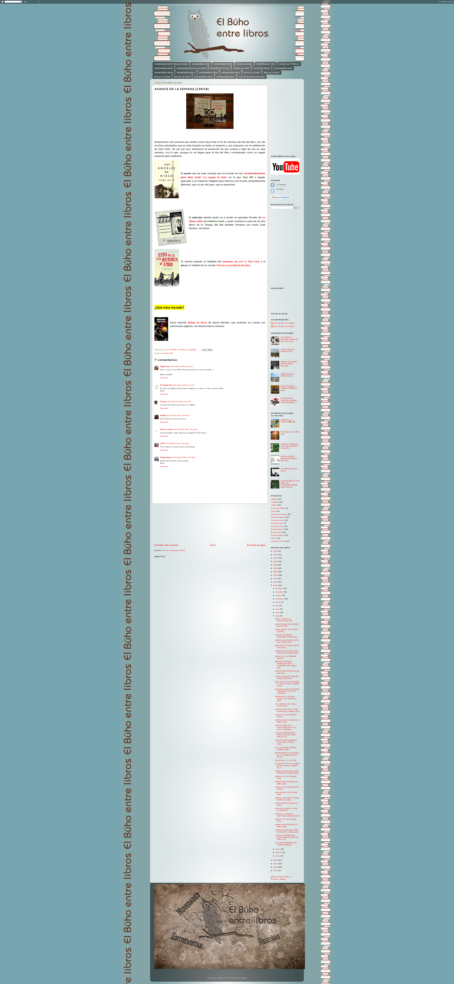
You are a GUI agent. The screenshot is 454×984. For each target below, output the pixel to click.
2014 (275, 864)
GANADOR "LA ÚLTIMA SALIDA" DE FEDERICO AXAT (285, 699)
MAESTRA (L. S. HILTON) (285, 760)
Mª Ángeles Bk (165, 385)
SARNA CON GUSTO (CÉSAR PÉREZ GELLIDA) (289, 364)
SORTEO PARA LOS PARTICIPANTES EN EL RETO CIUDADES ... (286, 728)
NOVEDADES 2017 (186, 72)
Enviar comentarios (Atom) (175, 550)
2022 (275, 565)
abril (277, 616)
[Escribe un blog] (205, 350)
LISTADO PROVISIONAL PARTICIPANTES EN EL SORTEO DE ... (286, 735)
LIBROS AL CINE (241, 68)
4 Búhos (274, 499)
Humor (273, 511)
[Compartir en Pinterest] (211, 350)
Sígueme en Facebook (273, 185)
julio (277, 606)
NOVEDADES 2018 (163, 72)
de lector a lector (166, 429)
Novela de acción (277, 520)
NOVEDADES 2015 (230, 72)
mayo (277, 612)
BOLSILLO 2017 (272, 72)
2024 (275, 558)
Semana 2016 (168, 353)
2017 (275, 582)
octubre (278, 595)
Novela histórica (277, 529)
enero (277, 856)
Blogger (244, 978)
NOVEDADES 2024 (201, 64)
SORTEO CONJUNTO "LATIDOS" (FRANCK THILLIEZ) (289, 446)
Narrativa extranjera (279, 514)
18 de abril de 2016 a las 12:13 (178, 415)
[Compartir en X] (207, 350)
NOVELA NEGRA (244, 64)
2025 (275, 555)
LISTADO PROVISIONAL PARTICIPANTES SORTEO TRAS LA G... (286, 837)
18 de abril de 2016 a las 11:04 (179, 402)
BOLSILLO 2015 (182, 77)
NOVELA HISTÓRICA (289, 64)
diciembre (279, 589)
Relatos (274, 538)
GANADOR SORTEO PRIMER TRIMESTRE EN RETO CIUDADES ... (287, 691)
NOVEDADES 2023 (223, 64)
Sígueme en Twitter (273, 190)
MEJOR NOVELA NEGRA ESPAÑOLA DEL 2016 (289, 459)
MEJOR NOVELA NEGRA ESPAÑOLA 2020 (289, 388)
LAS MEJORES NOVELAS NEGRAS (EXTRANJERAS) (289, 400)
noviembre (279, 592)
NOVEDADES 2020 (163, 68)
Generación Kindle (277, 508)
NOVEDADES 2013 (225, 77)
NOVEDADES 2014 (203, 77)
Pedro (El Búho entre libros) (283, 323)
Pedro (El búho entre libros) (283, 326)
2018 (275, 579)
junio (277, 609)
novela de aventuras (278, 541)
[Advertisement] (209, 523)
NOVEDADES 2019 (283, 68)
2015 (275, 860)
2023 (275, 561)
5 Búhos (274, 505)
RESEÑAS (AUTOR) (265, 64)
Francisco (163, 402)
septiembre (279, 599)
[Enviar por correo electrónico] (202, 350)
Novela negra (276, 532)
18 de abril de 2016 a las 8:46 (181, 366)
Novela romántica (277, 535)
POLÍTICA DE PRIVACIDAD (252, 77)
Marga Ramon (165, 457)
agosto (278, 602)
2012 (275, 871)
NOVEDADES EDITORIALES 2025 (171, 64)
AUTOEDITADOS (261, 68)
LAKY (162, 443)
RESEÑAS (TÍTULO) (219, 68)
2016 (275, 585)
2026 (275, 551)
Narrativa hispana (277, 517)
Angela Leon (165, 366)
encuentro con (241, 261)
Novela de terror (277, 526)
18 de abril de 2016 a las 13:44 (185, 429)
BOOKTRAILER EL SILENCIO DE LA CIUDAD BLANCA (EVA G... (287, 755)
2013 (275, 867)
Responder (164, 378)
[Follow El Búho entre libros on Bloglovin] (281, 198)
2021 (275, 568)
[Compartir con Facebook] (209, 350)
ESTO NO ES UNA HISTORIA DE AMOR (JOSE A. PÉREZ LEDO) (287, 684)
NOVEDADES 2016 (208, 72)
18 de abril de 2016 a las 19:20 (177, 443)
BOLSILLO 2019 (252, 72)
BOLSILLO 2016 (162, 77)
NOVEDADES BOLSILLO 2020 (191, 68)
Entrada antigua (256, 545)
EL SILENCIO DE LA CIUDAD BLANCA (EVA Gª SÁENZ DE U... (287, 766)
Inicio (213, 545)
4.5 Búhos (274, 502)
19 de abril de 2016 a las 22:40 (183, 457)
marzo (278, 849)
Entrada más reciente (166, 545)
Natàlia (163, 415)
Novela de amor (277, 523)
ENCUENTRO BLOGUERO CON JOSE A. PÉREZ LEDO (286, 742)
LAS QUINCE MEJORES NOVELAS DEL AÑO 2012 (289, 339)
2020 (275, 572)
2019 (275, 575)
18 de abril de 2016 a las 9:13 (183, 385)
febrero (278, 852)
